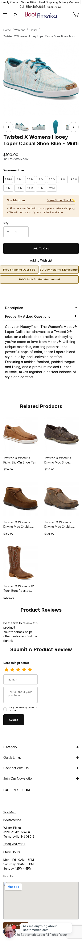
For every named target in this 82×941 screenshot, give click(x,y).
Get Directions (15, 925)
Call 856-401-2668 (33, 6)
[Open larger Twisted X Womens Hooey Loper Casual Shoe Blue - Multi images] (41, 78)
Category (10, 747)
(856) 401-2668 (14, 844)
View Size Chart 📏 (61, 200)
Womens (19, 30)
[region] (41, 127)
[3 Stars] (18, 670)
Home (7, 30)
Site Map (9, 812)
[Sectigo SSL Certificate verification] (15, 801)
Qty (5, 223)
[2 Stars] (12, 670)
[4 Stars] (24, 670)
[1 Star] (6, 670)
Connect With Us (16, 768)
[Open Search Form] (15, 15)
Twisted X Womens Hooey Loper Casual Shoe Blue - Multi (39, 36)
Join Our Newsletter (18, 778)
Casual (33, 30)
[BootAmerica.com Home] (41, 14)
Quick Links (12, 757)
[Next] (74, 127)
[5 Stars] (30, 670)
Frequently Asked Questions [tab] (27, 316)
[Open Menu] (5, 15)
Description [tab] (14, 308)
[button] (22, 127)
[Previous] (8, 127)
